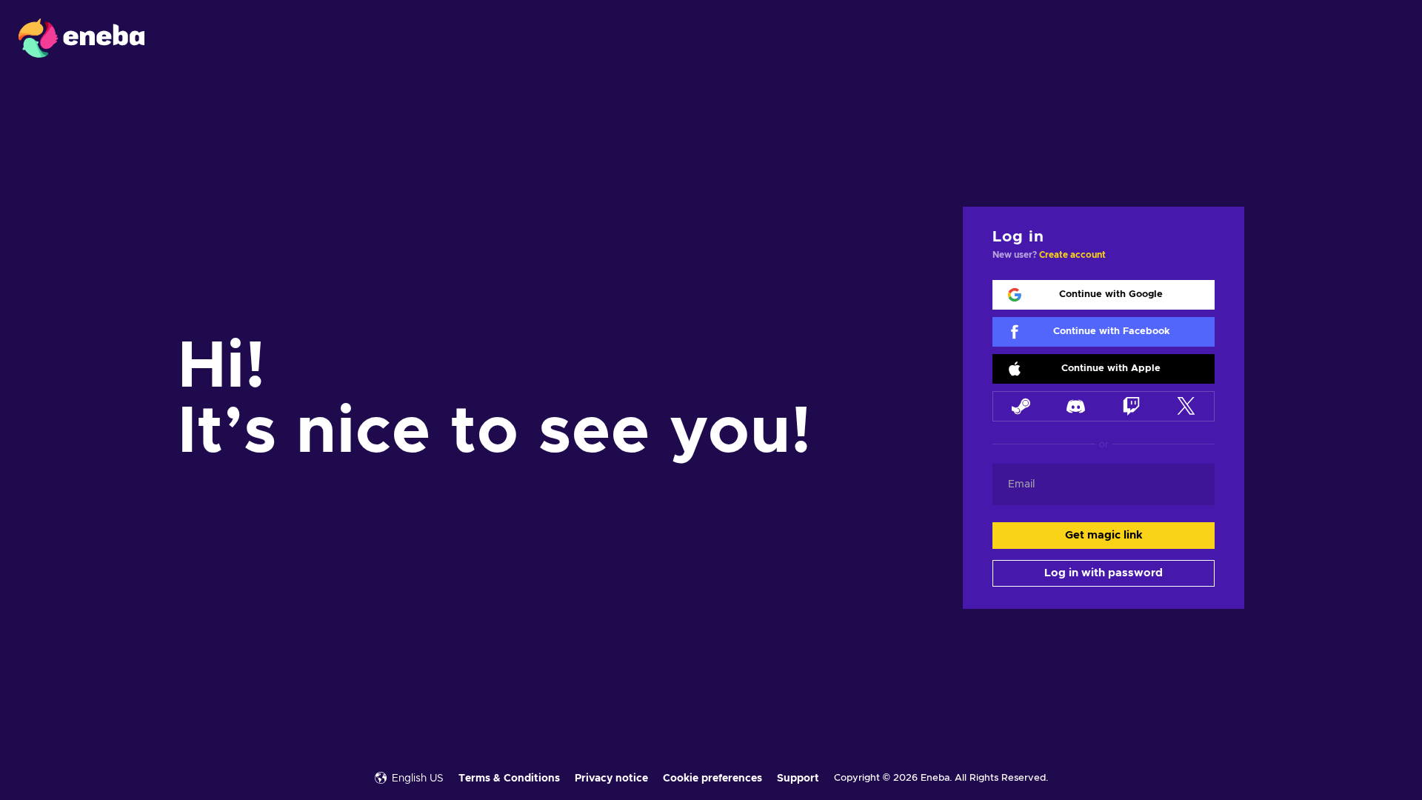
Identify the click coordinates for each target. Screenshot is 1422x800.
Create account (1072, 254)
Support (798, 778)
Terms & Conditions (509, 778)
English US (418, 778)
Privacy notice (611, 778)
